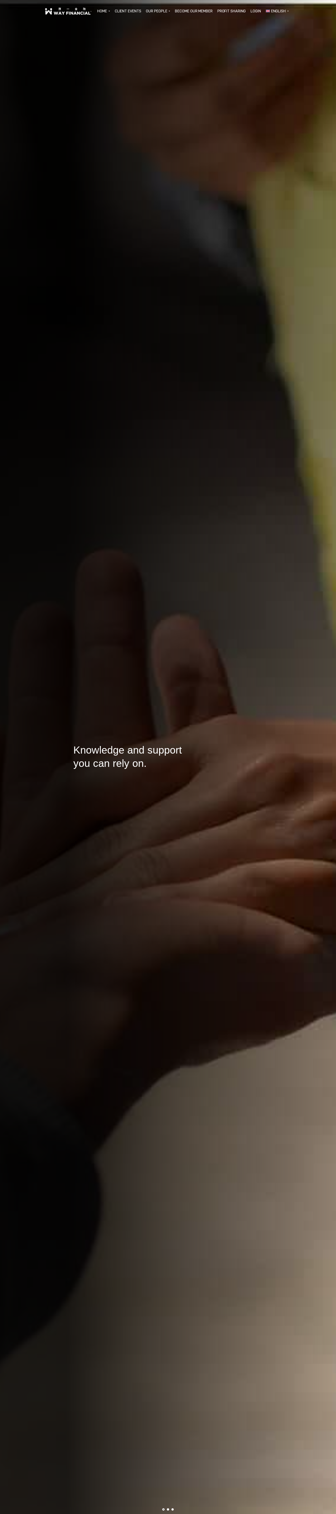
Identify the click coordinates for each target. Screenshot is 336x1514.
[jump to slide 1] (163, 1509)
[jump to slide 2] (168, 1509)
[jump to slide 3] (172, 1509)
